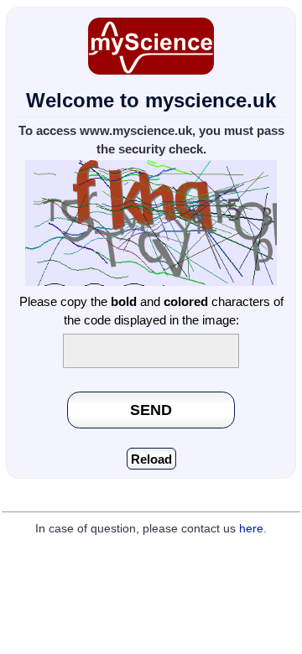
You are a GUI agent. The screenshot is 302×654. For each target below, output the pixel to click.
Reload (151, 459)
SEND (151, 409)
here (251, 528)
